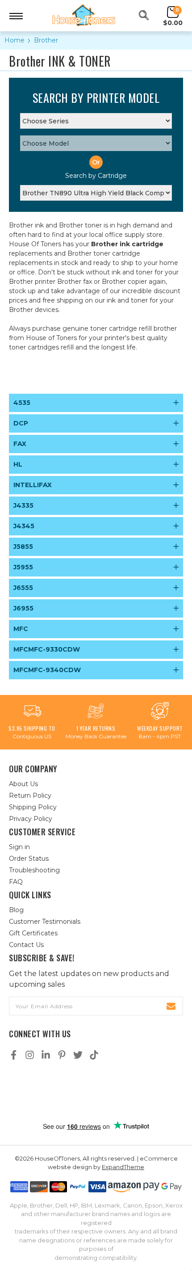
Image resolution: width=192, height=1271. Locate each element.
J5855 (23, 547)
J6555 (23, 588)
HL (17, 464)
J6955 (23, 608)
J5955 (23, 567)
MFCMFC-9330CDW (46, 649)
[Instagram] (29, 1055)
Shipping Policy (33, 807)
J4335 (23, 505)
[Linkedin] (45, 1055)
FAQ (16, 882)
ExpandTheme (123, 1166)
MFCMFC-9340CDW (47, 670)
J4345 (23, 526)
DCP (20, 423)
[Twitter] (78, 1055)
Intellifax (32, 485)
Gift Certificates (33, 933)
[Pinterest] (62, 1055)
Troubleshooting (34, 870)
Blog (16, 910)
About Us (23, 784)
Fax (19, 444)
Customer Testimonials (44, 921)
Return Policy (30, 795)
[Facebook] (13, 1055)
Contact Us (26, 945)
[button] (96, 1091)
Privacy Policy (30, 819)
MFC (20, 629)
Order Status (29, 858)
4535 (21, 403)
